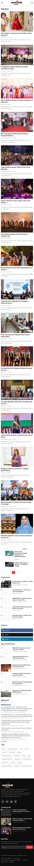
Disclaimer (25, 860)
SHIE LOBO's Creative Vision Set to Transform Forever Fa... (21, 648)
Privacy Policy (16, 858)
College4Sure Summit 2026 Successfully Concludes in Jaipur (14, 68)
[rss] (15, 801)
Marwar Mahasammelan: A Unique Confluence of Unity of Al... (17, 101)
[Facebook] (3, 801)
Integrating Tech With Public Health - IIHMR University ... (22, 691)
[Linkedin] (11, 801)
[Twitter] (7, 801)
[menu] (2, 3)
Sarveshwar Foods (26, 766)
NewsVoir (11, 862)
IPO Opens (16, 755)
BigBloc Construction (7, 766)
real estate (12, 752)
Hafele (3, 749)
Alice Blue (20, 762)
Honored (13, 762)
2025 (29, 755)
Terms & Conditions (6, 858)
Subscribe (29, 847)
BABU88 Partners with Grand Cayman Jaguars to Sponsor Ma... (22, 599)
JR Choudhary (15, 831)
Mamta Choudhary (16, 601)
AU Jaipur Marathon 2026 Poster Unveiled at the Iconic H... (16, 402)
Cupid (26, 749)
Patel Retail (17, 759)
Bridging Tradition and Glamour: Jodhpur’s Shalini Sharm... (15, 469)
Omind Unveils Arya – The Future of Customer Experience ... (21, 590)
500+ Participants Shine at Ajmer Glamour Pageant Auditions (14, 134)
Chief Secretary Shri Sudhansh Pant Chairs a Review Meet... (15, 335)
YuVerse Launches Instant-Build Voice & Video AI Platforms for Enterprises (16, 729)
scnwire (2, 37)
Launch (23, 755)
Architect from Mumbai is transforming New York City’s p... (21, 810)
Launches (4, 752)
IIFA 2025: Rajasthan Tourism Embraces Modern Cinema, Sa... (16, 536)
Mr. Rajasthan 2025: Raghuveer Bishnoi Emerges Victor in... (16, 369)
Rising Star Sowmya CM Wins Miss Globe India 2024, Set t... (21, 665)
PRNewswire (4, 862)
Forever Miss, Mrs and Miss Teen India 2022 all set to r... (22, 582)
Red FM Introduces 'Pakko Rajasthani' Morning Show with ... (22, 682)
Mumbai (19, 752)
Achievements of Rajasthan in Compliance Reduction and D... (14, 302)
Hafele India (5, 762)
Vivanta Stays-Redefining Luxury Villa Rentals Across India (22, 607)
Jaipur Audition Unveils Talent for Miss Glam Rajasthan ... (15, 168)
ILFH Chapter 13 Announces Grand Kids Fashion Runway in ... (16, 34)
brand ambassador (12, 749)
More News (4, 741)
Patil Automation (27, 759)
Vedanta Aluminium (6, 755)
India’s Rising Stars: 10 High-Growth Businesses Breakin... (21, 616)
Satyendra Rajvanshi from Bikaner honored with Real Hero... (21, 828)
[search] (32, 3)
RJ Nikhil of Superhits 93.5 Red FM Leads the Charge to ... (21, 674)
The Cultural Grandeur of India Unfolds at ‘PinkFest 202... (14, 235)
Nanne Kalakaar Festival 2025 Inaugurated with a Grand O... (17, 268)
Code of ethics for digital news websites (11, 860)
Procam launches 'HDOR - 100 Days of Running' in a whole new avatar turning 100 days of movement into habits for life (16, 715)
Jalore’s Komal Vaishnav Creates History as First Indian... (16, 436)
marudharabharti (5, 137)
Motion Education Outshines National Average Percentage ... (16, 503)
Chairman (16, 766)
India (21, 749)
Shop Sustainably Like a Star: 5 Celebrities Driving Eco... (20, 657)
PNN (13, 593)
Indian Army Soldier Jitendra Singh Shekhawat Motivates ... (22, 819)
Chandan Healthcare (7, 759)
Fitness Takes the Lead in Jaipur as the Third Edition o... (15, 201)
